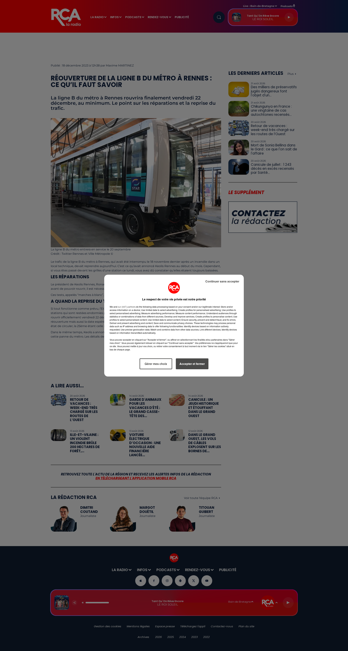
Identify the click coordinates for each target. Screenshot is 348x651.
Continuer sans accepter (222, 281)
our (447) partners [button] (127, 306)
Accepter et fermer (192, 364)
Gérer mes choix (156, 364)
